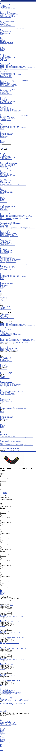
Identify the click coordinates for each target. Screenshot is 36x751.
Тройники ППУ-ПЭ (4, 61)
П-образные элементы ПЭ (5, 63)
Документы (4, 493)
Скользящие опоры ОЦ (5, 105)
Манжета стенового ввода (5, 27)
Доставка (2, 46)
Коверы (1, 32)
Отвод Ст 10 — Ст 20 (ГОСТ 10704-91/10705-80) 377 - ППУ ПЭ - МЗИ (13, 648)
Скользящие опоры (4, 22)
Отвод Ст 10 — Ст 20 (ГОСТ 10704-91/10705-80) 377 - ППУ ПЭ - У (12, 610)
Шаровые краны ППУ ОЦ (5, 12)
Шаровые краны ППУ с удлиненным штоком (9, 236)
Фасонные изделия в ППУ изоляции (7, 8)
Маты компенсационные (5, 29)
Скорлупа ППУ (3, 23)
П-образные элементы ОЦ (5, 75)
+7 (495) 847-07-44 (3, 148)
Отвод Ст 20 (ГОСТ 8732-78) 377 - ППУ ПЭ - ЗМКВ (9, 621)
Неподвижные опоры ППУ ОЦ (6, 103)
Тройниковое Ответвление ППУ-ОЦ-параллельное (10, 74)
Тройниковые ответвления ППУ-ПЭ (7, 211)
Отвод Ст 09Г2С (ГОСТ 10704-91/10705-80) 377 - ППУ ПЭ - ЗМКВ (12, 637)
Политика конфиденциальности (6, 43)
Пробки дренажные (4, 98)
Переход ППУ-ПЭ (3, 60)
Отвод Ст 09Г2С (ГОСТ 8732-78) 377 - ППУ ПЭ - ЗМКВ (10, 632)
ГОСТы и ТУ (2, 48)
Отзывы (1, 39)
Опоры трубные (3, 20)
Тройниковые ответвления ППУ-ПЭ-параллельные (10, 62)
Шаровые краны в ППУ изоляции (7, 10)
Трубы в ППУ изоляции (5, 4)
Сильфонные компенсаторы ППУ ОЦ (7, 16)
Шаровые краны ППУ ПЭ (5, 11)
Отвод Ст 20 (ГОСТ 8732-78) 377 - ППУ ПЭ (8, 664)
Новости (2, 37)
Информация (3, 137)
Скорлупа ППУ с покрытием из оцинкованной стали (10, 110)
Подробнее (2, 615)
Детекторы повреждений (5, 31)
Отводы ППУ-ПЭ (3, 59)
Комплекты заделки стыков (5, 17)
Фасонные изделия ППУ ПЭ (5, 9)
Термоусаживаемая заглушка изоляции (8, 118)
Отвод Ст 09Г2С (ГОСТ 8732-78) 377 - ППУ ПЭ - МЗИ (10, 653)
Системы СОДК (3, 30)
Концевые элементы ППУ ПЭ (6, 65)
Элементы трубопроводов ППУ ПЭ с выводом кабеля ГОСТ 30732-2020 (14, 69)
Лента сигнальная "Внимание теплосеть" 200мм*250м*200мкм (12, 28)
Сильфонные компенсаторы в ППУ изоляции (9, 14)
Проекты (2, 135)
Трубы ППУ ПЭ (3, 5)
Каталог (1, 720)
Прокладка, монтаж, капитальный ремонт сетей (9, 35)
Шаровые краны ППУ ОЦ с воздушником (8, 85)
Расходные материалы (4, 122)
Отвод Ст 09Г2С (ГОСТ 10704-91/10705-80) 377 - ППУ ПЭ (11, 680)
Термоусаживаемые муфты (5, 18)
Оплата (1, 47)
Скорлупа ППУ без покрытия (6, 25)
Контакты (2, 142)
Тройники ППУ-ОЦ (4, 72)
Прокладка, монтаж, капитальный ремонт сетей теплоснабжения (13, 127)
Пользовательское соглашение (6, 42)
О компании (2, 729)
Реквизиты (2, 40)
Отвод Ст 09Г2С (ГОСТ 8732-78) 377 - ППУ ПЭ (9, 675)
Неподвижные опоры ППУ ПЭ (6, 102)
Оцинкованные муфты (4, 92)
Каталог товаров (3, 202)
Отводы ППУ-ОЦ (3, 70)
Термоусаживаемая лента (5, 95)
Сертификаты (3, 41)
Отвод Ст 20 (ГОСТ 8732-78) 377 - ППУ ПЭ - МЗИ (9, 643)
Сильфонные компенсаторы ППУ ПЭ (7, 15)
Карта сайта (2, 50)
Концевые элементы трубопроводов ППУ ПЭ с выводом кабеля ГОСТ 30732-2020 (16, 66)
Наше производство (4, 136)
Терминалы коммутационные (6, 123)
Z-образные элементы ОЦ (5, 76)
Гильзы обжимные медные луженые (7, 245)
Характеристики (5, 492)
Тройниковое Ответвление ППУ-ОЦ (7, 73)
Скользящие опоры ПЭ (4, 254)
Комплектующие (3, 113)
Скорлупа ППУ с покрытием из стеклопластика (9, 111)
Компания (2, 128)
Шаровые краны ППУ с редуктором (7, 86)
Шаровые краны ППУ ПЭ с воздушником (8, 13)
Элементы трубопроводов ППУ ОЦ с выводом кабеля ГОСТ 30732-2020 (14, 80)
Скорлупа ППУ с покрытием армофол (7, 26)
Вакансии (2, 38)
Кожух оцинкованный (4, 24)
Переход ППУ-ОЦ (3, 71)
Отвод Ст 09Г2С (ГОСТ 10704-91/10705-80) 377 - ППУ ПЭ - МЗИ (12, 659)
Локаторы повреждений (5, 33)
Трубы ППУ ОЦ (3, 6)
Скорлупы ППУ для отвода (5, 112)
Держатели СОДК (3, 96)
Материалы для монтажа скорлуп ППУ (8, 262)
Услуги (1, 125)
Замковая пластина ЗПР (5, 19)
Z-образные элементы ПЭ (5, 64)
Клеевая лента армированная (6, 94)
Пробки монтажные (4, 99)
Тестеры (2, 124)
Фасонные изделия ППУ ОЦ (6, 159)
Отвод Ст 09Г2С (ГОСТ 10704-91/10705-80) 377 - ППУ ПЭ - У (11, 616)
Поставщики (2, 49)
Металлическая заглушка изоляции (7, 117)
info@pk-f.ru (3, 718)
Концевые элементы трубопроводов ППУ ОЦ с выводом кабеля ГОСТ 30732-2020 (16, 78)
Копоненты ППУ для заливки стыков (7, 97)
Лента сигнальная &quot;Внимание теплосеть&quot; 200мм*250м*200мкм (15, 115)
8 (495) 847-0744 (3, 297)
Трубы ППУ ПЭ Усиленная (5, 7)
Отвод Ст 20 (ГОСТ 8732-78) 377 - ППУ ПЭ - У (9, 605)
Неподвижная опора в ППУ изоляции (7, 21)
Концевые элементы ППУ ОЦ (6, 77)
